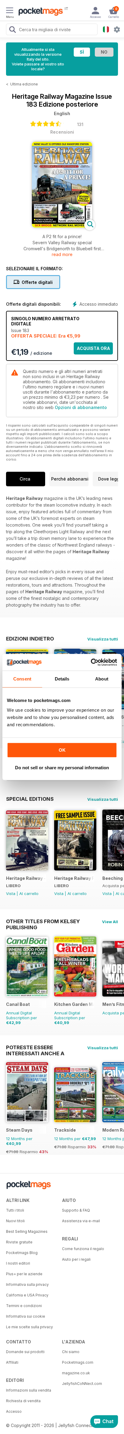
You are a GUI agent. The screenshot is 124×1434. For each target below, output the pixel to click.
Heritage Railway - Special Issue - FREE (26, 878)
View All (110, 921)
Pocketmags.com (77, 1362)
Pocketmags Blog (22, 1252)
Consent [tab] (22, 678)
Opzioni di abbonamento (81, 407)
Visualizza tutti (102, 639)
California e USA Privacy (27, 1295)
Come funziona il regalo (83, 1248)
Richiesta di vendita (23, 1401)
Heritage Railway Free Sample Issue (74, 878)
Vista (10, 893)
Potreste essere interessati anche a (35, 1047)
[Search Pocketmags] (12, 30)
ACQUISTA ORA (93, 348)
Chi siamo (70, 1351)
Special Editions (30, 799)
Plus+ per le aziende (24, 1274)
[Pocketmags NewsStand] (39, 12)
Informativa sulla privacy (27, 1284)
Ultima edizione (24, 84)
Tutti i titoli (15, 1210)
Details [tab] (62, 678)
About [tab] (101, 678)
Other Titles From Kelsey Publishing (43, 921)
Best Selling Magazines (27, 1231)
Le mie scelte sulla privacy (29, 1327)
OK (62, 750)
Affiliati (12, 1362)
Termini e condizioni (24, 1305)
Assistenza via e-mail (81, 1221)
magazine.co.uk (76, 1373)
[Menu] (9, 11)
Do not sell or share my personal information (62, 767)
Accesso (14, 1411)
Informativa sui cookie (25, 1316)
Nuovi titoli (15, 1221)
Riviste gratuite (19, 1242)
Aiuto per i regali (76, 1259)
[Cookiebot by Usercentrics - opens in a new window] (90, 662)
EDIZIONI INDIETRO (30, 639)
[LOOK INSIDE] (62, 225)
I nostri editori (18, 1263)
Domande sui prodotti (25, 1351)
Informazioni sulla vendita (28, 1390)
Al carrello (29, 893)
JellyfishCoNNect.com (82, 1383)
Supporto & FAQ (76, 1210)
